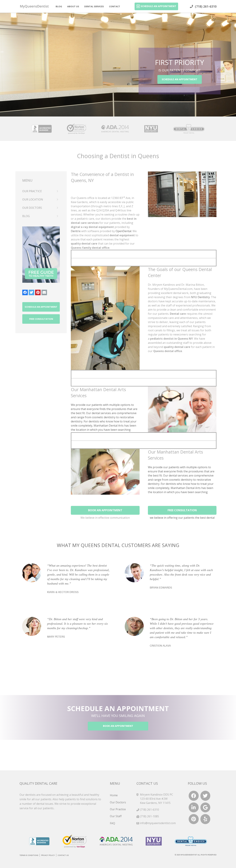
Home (114, 795)
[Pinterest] (38, 292)
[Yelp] (205, 819)
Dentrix (76, 231)
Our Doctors (118, 802)
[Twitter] (31, 292)
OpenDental (123, 231)
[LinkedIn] (194, 807)
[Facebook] (25, 292)
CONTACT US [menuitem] (63, 855)
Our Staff (116, 816)
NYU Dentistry (200, 297)
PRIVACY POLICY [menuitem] (48, 855)
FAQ (112, 823)
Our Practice (118, 809)
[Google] (205, 807)
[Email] (44, 292)
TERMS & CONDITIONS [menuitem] (29, 855)
